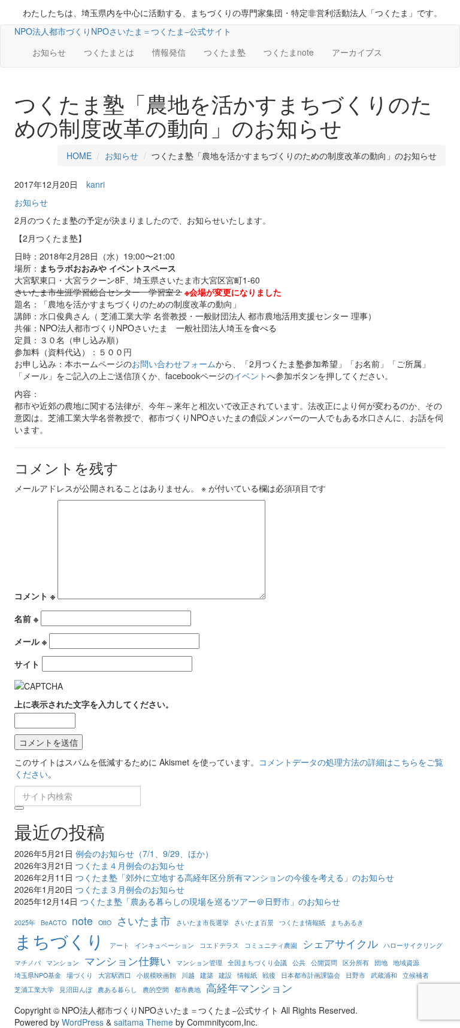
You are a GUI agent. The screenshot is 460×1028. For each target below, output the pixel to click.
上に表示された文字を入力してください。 (94, 704)
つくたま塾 (225, 52)
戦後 (269, 975)
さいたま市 (144, 920)
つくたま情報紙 (302, 922)
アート (119, 945)
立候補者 (415, 975)
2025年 (24, 922)
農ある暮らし (117, 989)
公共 (298, 962)
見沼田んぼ (75, 989)
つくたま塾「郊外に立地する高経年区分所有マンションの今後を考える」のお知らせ (234, 877)
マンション (62, 962)
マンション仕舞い (127, 960)
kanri (95, 184)
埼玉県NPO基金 (37, 975)
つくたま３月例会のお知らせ (129, 889)
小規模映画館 (156, 975)
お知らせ (49, 52)
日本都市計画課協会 (310, 975)
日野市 (355, 975)
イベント (250, 376)
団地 (381, 962)
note (82, 920)
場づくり (79, 975)
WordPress (83, 1022)
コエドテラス (219, 945)
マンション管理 (199, 962)
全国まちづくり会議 (257, 962)
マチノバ (27, 962)
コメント (34, 596)
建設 (225, 975)
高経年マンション (249, 987)
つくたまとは (109, 52)
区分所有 (356, 962)
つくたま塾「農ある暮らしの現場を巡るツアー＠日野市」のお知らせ (210, 901)
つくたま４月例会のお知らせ (129, 865)
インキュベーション (164, 945)
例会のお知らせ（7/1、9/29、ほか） (144, 853)
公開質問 (324, 962)
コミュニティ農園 (270, 945)
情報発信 (169, 52)
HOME (79, 155)
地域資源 (406, 962)
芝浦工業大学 (34, 989)
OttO (104, 922)
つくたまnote (289, 52)
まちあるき (347, 922)
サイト (27, 664)
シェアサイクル (340, 943)
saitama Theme (143, 1022)
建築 (206, 975)
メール (30, 641)
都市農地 (187, 989)
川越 (188, 975)
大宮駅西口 (114, 975)
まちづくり (59, 940)
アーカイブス (357, 52)
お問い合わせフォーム (174, 364)
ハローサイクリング (413, 945)
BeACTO (53, 922)
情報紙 (247, 975)
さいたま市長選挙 (202, 922)
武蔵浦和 (384, 975)
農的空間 (156, 989)
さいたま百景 (254, 922)
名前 (26, 618)
